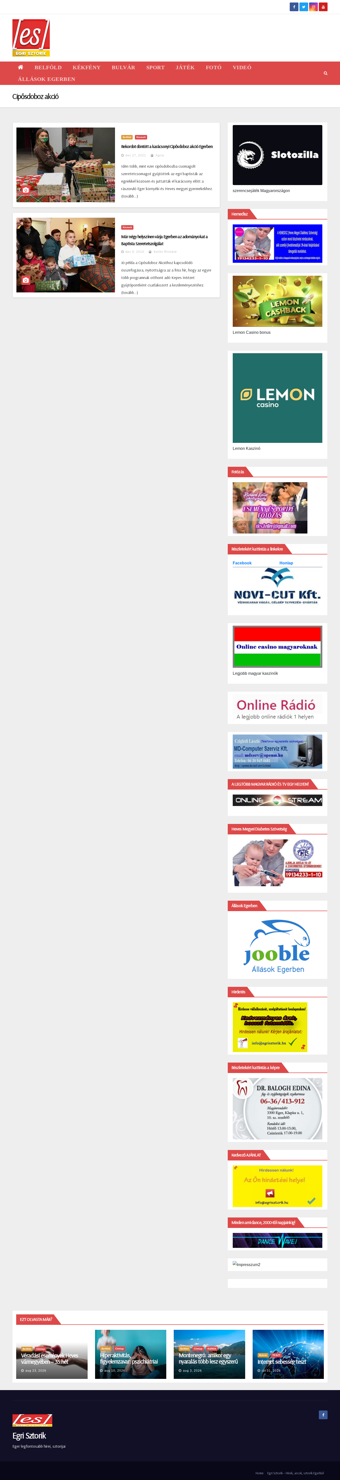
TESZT (276, 1355)
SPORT (155, 67)
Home (260, 1473)
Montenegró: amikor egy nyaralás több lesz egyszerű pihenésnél (208, 1361)
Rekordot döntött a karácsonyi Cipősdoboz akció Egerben (167, 146)
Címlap (40, 1348)
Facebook (243, 563)
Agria (159, 155)
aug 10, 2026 (114, 1370)
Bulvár (263, 1355)
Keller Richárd (165, 252)
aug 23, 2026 (35, 1370)
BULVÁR (123, 67)
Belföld (127, 137)
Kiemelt (141, 137)
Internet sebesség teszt (282, 1361)
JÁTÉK (185, 67)
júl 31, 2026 (271, 1370)
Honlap (286, 563)
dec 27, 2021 (135, 155)
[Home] (20, 67)
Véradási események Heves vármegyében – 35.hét (49, 1358)
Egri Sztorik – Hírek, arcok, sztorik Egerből (295, 1473)
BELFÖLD (48, 67)
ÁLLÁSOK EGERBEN (46, 79)
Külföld (212, 1348)
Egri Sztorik (29, 1435)
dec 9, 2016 (134, 252)
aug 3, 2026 (192, 1370)
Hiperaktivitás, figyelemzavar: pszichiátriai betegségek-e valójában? (129, 1361)
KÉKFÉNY (87, 67)
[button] (326, 73)
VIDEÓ (242, 67)
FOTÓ (214, 67)
